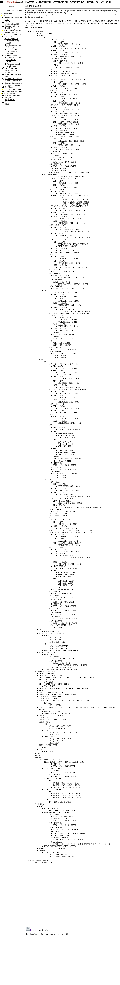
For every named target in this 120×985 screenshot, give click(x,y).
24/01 (32, 23)
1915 (37, 21)
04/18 (98, 21)
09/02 (107, 23)
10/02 (111, 23)
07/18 (112, 21)
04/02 (83, 23)
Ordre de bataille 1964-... (13, 89)
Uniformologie (9, 93)
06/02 (93, 23)
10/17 (70, 21)
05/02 (88, 23)
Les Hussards (10, 87)
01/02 (69, 23)
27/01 (46, 23)
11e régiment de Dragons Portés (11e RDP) (13, 41)
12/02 (27, 25)
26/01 (41, 23)
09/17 (66, 21)
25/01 (36, 23)
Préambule (8, 13)
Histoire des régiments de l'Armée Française (13, 31)
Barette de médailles (12, 95)
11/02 (116, 23)
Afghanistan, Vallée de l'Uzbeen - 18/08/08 (13, 60)
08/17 (61, 21)
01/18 (84, 21)
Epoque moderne (11, 55)
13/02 (32, 25)
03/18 (94, 21)
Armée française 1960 (13, 91)
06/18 (108, 21)
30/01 (60, 23)
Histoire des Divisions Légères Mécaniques (13, 80)
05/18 (103, 21)
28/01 (51, 23)
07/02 (97, 23)
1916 (42, 21)
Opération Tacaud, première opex (13, 65)
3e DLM (8, 37)
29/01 (55, 23)
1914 (33, 21)
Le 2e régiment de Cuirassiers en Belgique (13, 51)
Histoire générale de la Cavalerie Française (13, 84)
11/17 (75, 21)
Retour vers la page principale (14, 10)
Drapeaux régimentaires (10, 99)
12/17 (79, 21)
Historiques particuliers (12, 34)
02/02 (74, 23)
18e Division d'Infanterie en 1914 (12, 23)
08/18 (117, 21)
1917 (46, 21)
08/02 (102, 23)
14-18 (6, 15)
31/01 (65, 23)
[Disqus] (72, 895)
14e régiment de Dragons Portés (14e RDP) (12, 70)
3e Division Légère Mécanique (13, 46)
